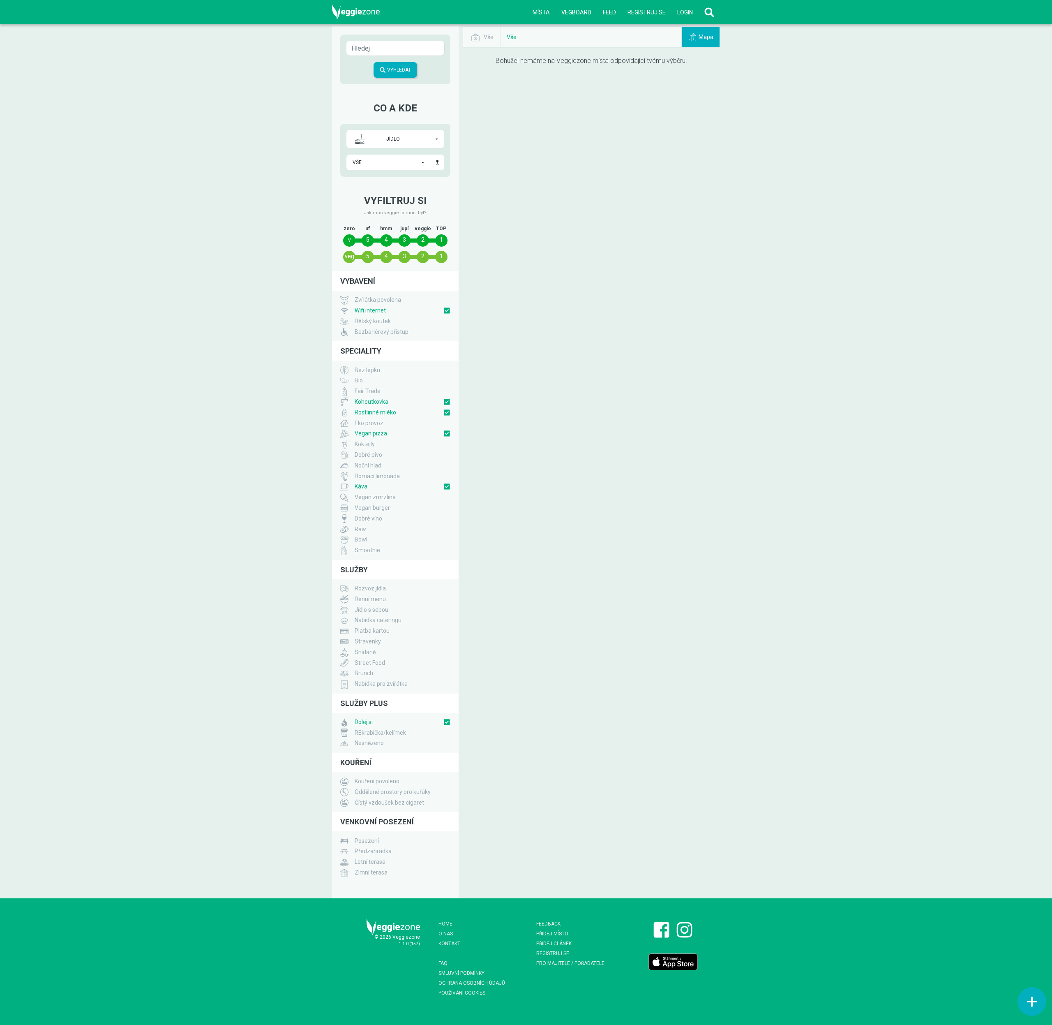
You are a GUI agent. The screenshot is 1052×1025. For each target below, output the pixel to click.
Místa (541, 12)
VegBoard (576, 12)
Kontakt (449, 943)
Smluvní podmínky (461, 973)
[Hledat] (709, 12)
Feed (609, 12)
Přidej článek (554, 943)
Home (445, 924)
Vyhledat (398, 70)
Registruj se (647, 12)
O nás (445, 934)
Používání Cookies (461, 993)
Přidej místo (552, 934)
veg (349, 256)
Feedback (548, 924)
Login (685, 12)
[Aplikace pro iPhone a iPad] (673, 962)
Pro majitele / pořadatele (570, 963)
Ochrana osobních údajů (471, 983)
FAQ (443, 963)
